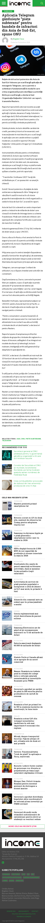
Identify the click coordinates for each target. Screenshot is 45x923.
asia (18, 439)
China (5, 880)
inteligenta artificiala (12, 877)
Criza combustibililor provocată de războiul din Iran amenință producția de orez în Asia (28, 483)
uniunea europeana (31, 877)
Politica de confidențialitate (24, 914)
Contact (35, 911)
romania (6, 874)
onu (23, 439)
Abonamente (23, 911)
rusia (12, 880)
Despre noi (11, 911)
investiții (19, 880)
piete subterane (33, 439)
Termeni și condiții (23, 916)
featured (16, 874)
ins (33, 874)
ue (28, 874)
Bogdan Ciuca (18, 39)
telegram (6, 440)
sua (23, 874)
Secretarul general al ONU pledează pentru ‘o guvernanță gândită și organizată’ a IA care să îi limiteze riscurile (28, 455)
